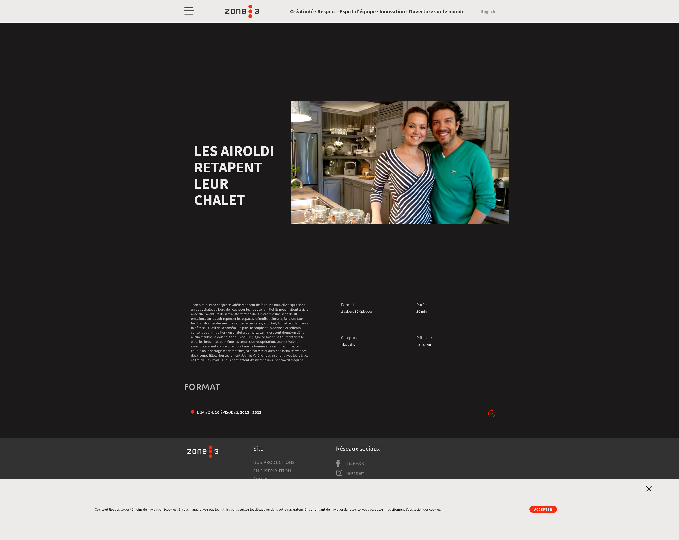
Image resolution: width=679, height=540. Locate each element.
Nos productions (274, 462)
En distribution (272, 470)
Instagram (356, 473)
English (488, 11)
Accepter (543, 509)
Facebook (355, 463)
